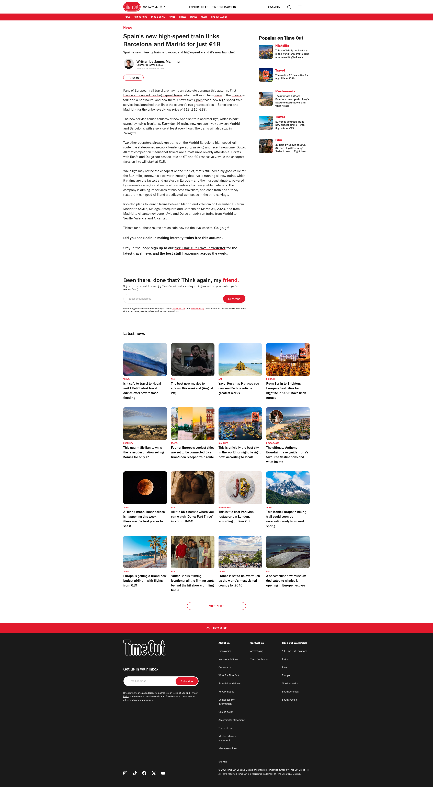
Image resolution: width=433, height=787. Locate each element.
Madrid (128, 110)
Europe (286, 675)
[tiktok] (135, 773)
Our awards (225, 667)
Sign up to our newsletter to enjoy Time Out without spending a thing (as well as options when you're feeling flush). (180, 288)
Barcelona (225, 105)
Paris (218, 96)
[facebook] (144, 773)
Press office (225, 651)
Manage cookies (228, 748)
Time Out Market (219, 17)
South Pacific (289, 700)
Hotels (182, 17)
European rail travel (149, 91)
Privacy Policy (197, 309)
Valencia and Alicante (149, 219)
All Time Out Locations (294, 651)
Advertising (256, 651)
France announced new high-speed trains (152, 96)
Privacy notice (226, 692)
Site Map (223, 762)
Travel (172, 17)
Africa (285, 659)
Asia (284, 667)
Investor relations (228, 659)
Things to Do (140, 17)
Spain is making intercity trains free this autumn (182, 238)
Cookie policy (226, 712)
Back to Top (220, 628)
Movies (193, 17)
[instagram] (125, 773)
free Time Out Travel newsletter (200, 248)
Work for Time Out (229, 675)
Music (204, 17)
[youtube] (163, 773)
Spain (198, 100)
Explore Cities (198, 7)
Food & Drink (158, 17)
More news (216, 606)
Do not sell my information (227, 702)
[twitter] (154, 773)
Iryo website (204, 228)
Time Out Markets (224, 7)
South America (290, 692)
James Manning (167, 61)
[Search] (289, 7)
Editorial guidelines (230, 684)
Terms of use (226, 728)
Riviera (237, 96)
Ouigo (241, 148)
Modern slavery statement (227, 738)
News (127, 17)
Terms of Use (178, 309)
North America (290, 684)
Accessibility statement (232, 720)
